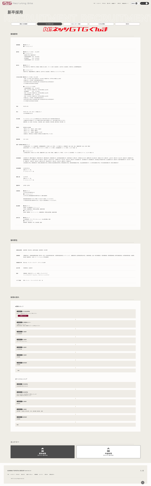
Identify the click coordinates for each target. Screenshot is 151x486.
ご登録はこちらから (23, 315)
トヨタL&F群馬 (101, 23)
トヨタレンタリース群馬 (75, 23)
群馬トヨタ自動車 (23, 23)
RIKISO (127, 23)
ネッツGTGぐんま (49, 23)
